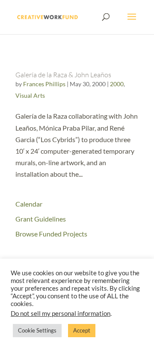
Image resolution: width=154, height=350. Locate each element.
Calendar (28, 204)
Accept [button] (81, 330)
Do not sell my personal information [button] (60, 313)
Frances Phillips (44, 84)
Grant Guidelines (40, 219)
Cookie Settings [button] (37, 330)
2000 (117, 84)
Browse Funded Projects (51, 234)
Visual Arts (30, 95)
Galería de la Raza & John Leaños (63, 74)
